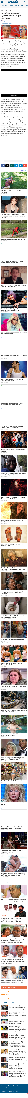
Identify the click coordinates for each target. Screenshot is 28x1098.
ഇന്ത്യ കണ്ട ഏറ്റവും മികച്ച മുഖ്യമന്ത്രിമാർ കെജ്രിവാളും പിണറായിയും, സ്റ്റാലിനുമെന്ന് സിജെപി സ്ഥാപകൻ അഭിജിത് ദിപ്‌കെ (12, 920)
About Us (3, 1085)
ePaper (11, 5)
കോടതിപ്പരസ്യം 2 (5, 994)
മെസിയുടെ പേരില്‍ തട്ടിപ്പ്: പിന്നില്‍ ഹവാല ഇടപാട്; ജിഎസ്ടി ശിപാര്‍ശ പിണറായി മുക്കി (12, 981)
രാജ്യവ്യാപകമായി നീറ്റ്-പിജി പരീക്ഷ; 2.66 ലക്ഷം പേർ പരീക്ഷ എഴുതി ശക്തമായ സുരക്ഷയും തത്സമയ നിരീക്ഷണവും (17, 1074)
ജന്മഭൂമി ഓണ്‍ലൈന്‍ (9, 21)
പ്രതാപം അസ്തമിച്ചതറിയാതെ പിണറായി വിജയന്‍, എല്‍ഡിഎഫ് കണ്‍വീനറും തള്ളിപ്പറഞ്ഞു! (14, 900)
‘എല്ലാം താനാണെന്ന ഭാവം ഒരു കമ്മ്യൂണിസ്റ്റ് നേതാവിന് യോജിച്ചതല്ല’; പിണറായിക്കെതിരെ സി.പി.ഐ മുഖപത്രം (13, 961)
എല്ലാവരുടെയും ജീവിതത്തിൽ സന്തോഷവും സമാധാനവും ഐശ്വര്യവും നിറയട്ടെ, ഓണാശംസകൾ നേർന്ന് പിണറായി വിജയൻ (12, 940)
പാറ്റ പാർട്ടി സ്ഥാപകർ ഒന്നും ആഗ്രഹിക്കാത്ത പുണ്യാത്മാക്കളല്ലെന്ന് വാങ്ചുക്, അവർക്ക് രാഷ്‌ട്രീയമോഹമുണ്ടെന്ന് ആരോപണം (17, 1016)
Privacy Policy (4, 1087)
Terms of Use (16, 1085)
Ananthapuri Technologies (13, 1091)
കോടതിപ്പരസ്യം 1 (5, 991)
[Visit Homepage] (13, 1)
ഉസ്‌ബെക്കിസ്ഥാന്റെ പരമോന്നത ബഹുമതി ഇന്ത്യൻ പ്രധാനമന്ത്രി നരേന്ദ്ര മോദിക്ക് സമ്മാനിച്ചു (17, 1007)
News (6, 10)
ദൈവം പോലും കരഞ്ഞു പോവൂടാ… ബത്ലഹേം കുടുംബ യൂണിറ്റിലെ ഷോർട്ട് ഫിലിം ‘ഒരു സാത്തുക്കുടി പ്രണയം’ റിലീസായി (17, 1036)
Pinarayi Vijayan (7, 161)
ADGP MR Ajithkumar (17, 161)
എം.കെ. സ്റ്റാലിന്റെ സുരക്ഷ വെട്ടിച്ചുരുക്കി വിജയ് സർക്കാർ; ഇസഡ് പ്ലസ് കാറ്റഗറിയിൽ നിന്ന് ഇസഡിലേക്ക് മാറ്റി (17, 1052)
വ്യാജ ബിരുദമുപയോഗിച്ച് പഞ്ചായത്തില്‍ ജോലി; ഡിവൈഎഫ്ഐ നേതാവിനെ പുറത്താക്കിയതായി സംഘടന (17, 1044)
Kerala (17, 5)
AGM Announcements (13, 1087)
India (22, 5)
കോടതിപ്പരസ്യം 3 (5, 998)
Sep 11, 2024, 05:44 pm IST (7, 23)
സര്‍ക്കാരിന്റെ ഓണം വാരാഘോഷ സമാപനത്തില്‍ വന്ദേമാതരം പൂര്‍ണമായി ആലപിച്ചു (18, 1021)
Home (2, 10)
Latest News (4, 5)
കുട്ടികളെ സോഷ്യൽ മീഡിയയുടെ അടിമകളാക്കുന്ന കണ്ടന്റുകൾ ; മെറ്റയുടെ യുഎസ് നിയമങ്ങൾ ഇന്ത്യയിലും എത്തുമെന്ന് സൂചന (17, 1029)
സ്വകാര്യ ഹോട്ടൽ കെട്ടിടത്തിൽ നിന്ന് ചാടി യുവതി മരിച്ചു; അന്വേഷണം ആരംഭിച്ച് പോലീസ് (17, 1059)
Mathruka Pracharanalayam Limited (9, 1089)
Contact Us (9, 1085)
